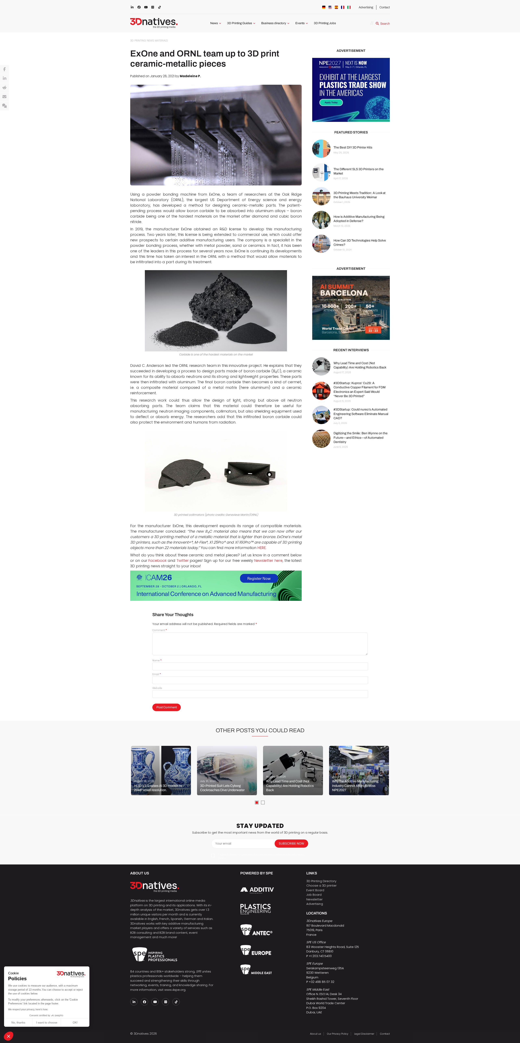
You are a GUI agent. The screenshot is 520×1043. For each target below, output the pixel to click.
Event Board (315, 890)
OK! (75, 1022)
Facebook (157, 560)
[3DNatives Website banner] (351, 308)
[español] (336, 7)
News (214, 23)
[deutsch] (323, 7)
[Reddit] (4, 87)
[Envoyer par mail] (4, 96)
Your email (223, 843)
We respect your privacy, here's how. (28, 1009)
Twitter (183, 560)
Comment (159, 630)
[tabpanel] (161, 770)
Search (385, 23)
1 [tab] (257, 802)
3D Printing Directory (321, 881)
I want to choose (46, 1022)
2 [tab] (263, 802)
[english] (330, 7)
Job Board (314, 894)
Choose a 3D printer (321, 885)
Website (157, 688)
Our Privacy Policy (337, 1033)
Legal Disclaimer (364, 1033)
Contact (384, 7)
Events (300, 23)
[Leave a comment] (4, 106)
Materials (161, 40)
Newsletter (314, 899)
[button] (8, 1036)
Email (156, 674)
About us (315, 1033)
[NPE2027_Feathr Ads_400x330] (351, 90)
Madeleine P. (190, 76)
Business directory (273, 23)
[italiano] (349, 7)
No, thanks (18, 1022)
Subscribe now (291, 843)
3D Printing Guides (239, 23)
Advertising (366, 7)
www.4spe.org (174, 990)
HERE (261, 547)
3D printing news (142, 40)
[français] (342, 7)
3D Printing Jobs (325, 23)
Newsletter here (268, 560)
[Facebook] (4, 69)
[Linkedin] (4, 78)
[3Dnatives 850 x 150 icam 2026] (216, 586)
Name (157, 660)
